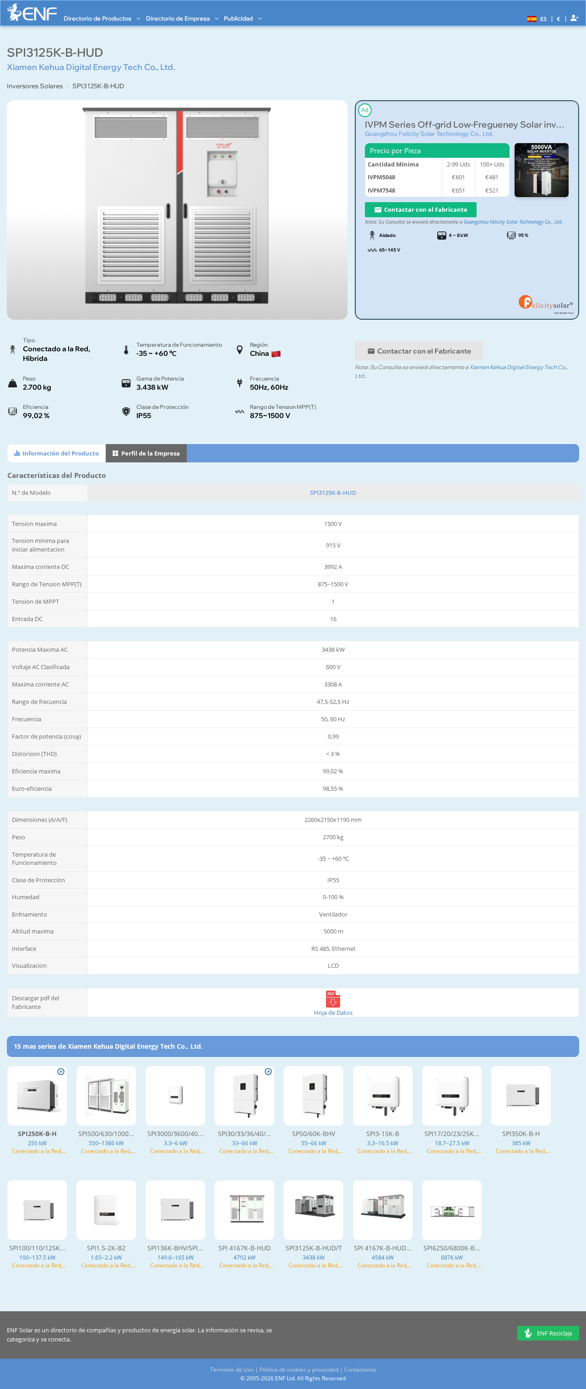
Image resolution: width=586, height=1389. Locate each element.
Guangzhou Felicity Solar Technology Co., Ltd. (429, 133)
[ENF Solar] (32, 12)
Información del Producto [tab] (60, 453)
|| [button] (558, 18)
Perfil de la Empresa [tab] (150, 453)
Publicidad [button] (239, 18)
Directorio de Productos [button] (98, 18)
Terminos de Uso (232, 1369)
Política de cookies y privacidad (299, 1369)
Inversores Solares (35, 86)
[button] (536, 18)
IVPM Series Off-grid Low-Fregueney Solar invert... (467, 124)
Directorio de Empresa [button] (178, 18)
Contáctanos (360, 1369)
